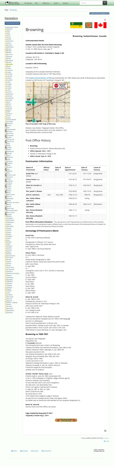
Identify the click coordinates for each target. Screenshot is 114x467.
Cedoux (9, 78)
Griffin (8, 145)
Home (29, 3)
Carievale (10, 70)
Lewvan (9, 185)
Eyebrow (9, 114)
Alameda (9, 29)
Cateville (9, 76)
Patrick (9, 238)
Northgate (10, 218)
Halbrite (9, 147)
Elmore (9, 104)
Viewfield (9, 295)
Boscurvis (10, 54)
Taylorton (9, 287)
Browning (13, 10)
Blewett (9, 52)
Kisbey (9, 179)
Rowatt (9, 259)
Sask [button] (56, 3)
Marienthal (10, 198)
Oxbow (9, 234)
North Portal (10, 220)
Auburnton (10, 41)
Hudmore (9, 163)
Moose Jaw (10, 208)
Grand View (10, 141)
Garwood (9, 131)
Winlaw (9, 304)
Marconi (9, 196)
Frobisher (10, 123)
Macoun (9, 191)
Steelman (10, 271)
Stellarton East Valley (13, 273)
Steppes (9, 275)
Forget (8, 118)
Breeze (9, 58)
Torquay (9, 289)
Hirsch (8, 155)
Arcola (9, 37)
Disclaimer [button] (47, 451)
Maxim (9, 200)
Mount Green (11, 212)
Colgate (9, 84)
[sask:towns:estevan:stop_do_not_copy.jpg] (66, 420)
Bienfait (9, 51)
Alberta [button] (45, 3)
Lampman (10, 181)
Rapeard (9, 246)
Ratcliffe (9, 248)
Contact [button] (35, 451)
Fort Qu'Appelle (11, 119)
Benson (9, 49)
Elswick (9, 106)
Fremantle (10, 121)
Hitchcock (10, 157)
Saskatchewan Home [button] (12, 23)
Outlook (9, 230)
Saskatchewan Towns (11, 27)
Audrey (9, 43)
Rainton (9, 242)
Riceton (9, 254)
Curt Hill (9, 92)
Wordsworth (10, 310)
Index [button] (65, 3)
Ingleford (9, 171)
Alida (8, 31)
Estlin (8, 112)
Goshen (9, 137)
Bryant (9, 66)
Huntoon (9, 167)
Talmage (9, 283)
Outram (9, 232)
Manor (9, 192)
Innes (8, 173)
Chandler (9, 80)
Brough (9, 62)
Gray (8, 143)
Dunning (9, 100)
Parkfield (9, 236)
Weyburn (9, 301)
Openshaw (10, 226)
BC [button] (36, 3)
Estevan (9, 110)
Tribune (9, 291)
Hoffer (8, 159)
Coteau (9, 86)
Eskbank (9, 108)
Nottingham (10, 222)
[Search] (105, 3)
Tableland (10, 281)
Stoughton (10, 279)
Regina (9, 252)
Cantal (9, 68)
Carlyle (9, 72)
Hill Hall (9, 153)
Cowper (9, 88)
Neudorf (9, 214)
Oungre (9, 228)
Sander (9, 261)
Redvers (9, 250)
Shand (9, 265)
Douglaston (10, 98)
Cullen (9, 90)
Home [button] (15, 451)
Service (9, 263)
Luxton (9, 189)
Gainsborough (11, 129)
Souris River (10, 267)
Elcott (8, 102)
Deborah (9, 96)
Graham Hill (10, 139)
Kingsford (10, 177)
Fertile (9, 116)
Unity (8, 293)
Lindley (9, 187)
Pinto (8, 240)
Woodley (9, 306)
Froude (9, 125)
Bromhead (10, 60)
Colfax (9, 82)
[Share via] (105, 20)
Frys (8, 127)
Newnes (9, 216)
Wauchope (10, 297)
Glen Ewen (10, 133)
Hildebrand (10, 151)
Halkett (9, 149)
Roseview (10, 257)
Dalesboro (10, 94)
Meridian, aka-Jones (13, 202)
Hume (8, 165)
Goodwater (10, 135)
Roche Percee (11, 256)
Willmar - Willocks (12, 302)
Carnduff (9, 74)
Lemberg (9, 183)
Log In (107, 441)
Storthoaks (10, 277)
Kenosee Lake (11, 175)
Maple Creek (11, 194)
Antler (8, 35)
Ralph (8, 244)
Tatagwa (9, 285)
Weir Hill (9, 299)
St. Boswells (10, 269)
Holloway (9, 161)
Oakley (9, 224)
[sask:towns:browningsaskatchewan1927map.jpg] (48, 102)
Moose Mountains (12, 210)
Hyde (8, 169)
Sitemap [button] (25, 451)
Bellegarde (10, 47)
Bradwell (9, 56)
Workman (10, 312)
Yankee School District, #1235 (40, 78)
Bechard (9, 45)
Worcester (10, 308)
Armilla (9, 39)
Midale (9, 204)
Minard (9, 206)
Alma (8, 33)
